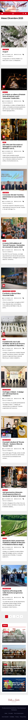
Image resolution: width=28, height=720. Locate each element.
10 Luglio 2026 (9, 638)
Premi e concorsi (6, 439)
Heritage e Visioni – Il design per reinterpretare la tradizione (13, 394)
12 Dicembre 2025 (8, 398)
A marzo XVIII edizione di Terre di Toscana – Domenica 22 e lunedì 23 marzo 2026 (13, 245)
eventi (4, 142)
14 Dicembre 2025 (8, 298)
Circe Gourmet (5, 716)
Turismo (13, 291)
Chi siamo (10, 713)
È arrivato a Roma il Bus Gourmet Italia (12, 294)
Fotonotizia (5, 49)
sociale (4, 538)
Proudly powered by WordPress (9, 708)
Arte (4, 339)
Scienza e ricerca (6, 588)
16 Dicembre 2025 (8, 101)
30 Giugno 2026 (9, 670)
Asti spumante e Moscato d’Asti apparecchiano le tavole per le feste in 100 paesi (14, 494)
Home (6, 713)
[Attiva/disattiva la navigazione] (13, 14)
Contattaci (12, 716)
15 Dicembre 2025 (8, 249)
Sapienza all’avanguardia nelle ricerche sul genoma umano (12, 593)
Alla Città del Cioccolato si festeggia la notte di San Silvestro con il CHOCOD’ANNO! (12, 147)
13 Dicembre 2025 (8, 348)
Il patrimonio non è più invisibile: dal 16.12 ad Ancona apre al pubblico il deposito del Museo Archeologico (14, 344)
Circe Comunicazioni (18, 713)
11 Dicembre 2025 (8, 597)
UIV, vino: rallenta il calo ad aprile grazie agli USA (14, 684)
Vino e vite (5, 92)
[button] (23, 13)
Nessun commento (8, 56)
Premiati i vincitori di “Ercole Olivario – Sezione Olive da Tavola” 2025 (13, 444)
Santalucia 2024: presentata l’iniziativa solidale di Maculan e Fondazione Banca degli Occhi (14, 543)
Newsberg (22, 708)
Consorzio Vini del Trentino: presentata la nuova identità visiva (14, 197)
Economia (6, 680)
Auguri (5, 52)
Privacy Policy (23, 716)
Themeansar (14, 709)
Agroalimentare (6, 291)
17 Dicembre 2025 (8, 54)
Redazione (19, 54)
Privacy (17, 716)
